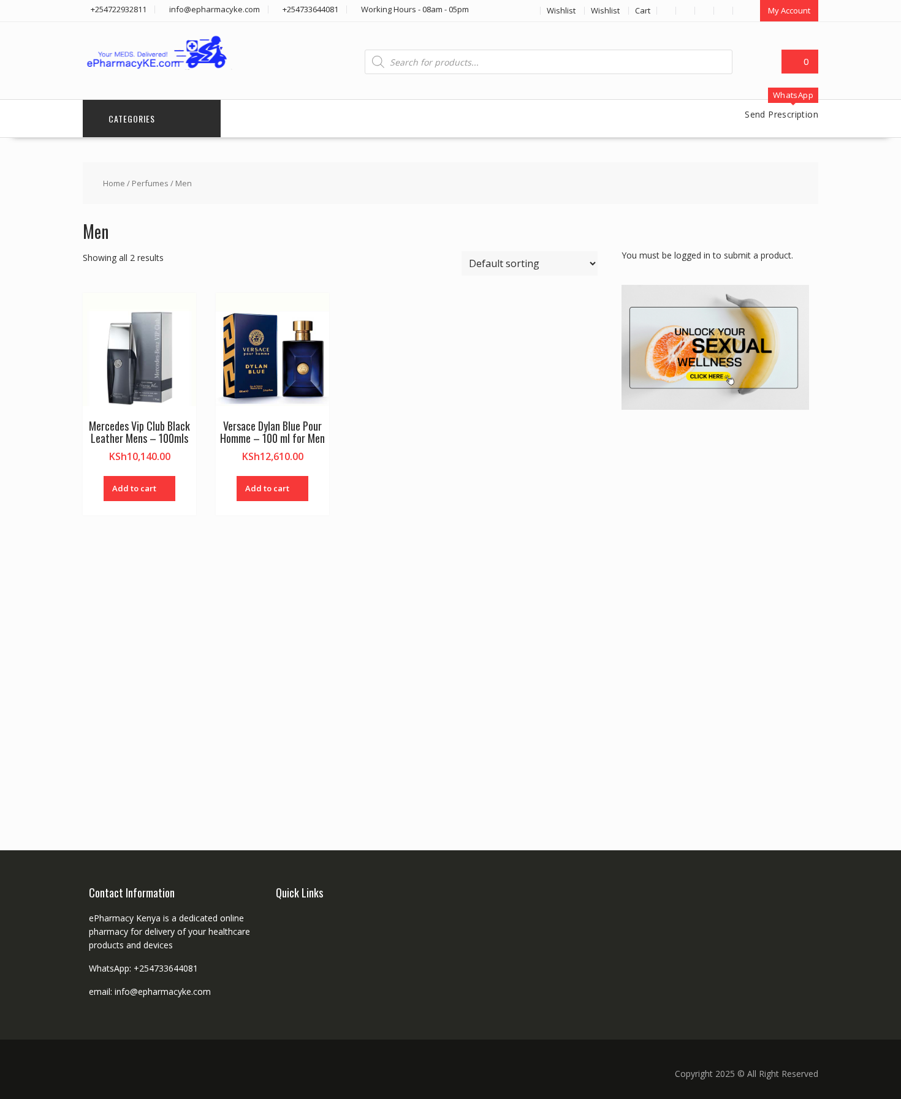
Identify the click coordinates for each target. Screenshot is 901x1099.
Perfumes (150, 183)
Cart (642, 10)
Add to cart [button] (134, 488)
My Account (789, 10)
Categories (131, 118)
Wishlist (561, 10)
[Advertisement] (713, 615)
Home (114, 183)
